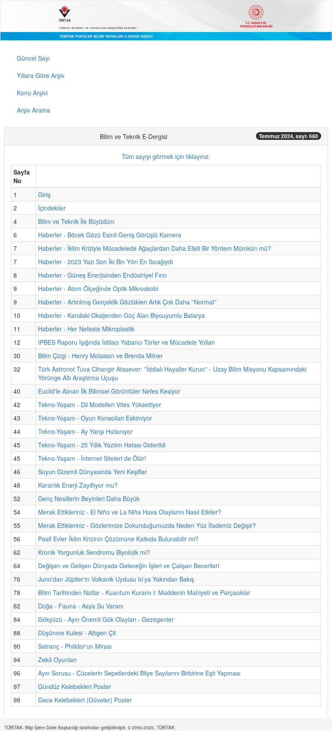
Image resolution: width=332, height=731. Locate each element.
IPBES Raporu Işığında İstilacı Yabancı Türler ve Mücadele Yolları (126, 342)
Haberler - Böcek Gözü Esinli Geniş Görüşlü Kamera (109, 234)
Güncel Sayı (33, 58)
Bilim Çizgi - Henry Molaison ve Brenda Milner (100, 355)
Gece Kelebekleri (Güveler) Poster (85, 699)
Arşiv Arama (33, 110)
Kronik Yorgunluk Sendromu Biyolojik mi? (94, 552)
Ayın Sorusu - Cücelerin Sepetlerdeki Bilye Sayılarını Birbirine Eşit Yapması (139, 673)
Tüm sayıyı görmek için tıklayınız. (166, 156)
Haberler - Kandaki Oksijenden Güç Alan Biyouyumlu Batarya (121, 315)
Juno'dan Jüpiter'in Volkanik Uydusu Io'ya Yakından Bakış (116, 579)
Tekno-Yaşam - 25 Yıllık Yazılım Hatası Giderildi (102, 444)
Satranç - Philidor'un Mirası (75, 646)
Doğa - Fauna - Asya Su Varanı (80, 606)
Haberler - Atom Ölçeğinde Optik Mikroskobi (98, 288)
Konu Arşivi (32, 92)
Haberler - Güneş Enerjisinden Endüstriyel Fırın (102, 275)
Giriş (44, 194)
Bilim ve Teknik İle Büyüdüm (76, 221)
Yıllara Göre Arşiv (40, 75)
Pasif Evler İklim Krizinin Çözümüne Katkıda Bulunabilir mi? (118, 538)
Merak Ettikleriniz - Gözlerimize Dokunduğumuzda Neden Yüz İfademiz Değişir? (147, 525)
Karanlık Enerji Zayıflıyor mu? (78, 485)
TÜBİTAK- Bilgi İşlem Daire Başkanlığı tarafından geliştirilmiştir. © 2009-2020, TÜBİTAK (89, 728)
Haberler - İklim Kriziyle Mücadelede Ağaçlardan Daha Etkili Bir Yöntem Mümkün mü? (154, 248)
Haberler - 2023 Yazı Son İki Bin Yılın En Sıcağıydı (105, 261)
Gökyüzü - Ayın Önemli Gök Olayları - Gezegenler (106, 619)
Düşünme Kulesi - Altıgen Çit (77, 632)
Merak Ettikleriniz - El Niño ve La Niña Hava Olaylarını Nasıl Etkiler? (129, 512)
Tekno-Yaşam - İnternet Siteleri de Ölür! (92, 458)
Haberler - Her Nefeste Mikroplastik (86, 328)
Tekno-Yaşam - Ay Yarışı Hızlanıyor (85, 431)
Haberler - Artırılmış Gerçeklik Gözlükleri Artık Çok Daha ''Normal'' (127, 302)
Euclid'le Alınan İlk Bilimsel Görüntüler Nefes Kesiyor (109, 391)
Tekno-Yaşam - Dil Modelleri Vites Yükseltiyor (99, 404)
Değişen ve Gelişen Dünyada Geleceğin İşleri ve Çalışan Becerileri (128, 565)
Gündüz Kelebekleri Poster (74, 686)
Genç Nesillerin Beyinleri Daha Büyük (89, 498)
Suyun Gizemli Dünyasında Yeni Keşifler (92, 471)
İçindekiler (52, 208)
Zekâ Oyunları (57, 659)
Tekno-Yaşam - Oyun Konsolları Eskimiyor (95, 418)
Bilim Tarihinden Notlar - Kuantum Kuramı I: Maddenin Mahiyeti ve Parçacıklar (144, 592)
